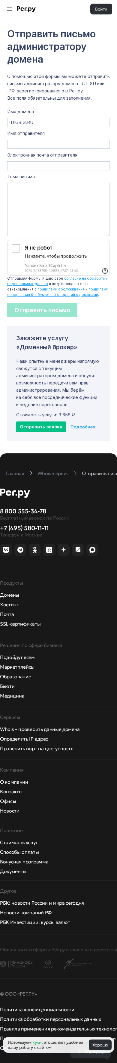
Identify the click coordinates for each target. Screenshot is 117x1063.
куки (37, 1042)
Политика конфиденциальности (37, 1009)
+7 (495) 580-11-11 (24, 528)
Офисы (8, 801)
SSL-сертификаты (20, 624)
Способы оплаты (19, 852)
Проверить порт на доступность (36, 748)
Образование (15, 676)
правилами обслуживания (61, 289)
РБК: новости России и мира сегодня (42, 903)
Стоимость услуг (19, 842)
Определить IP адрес (24, 739)
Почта (7, 614)
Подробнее (82, 427)
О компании (14, 782)
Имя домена (20, 111)
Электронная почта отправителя (42, 155)
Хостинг (9, 604)
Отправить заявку (41, 427)
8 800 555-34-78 (23, 511)
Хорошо (100, 1045)
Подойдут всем (17, 657)
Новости (10, 811)
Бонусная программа (24, 862)
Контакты (11, 791)
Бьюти (7, 686)
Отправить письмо (42, 310)
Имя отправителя (26, 133)
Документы (13, 871)
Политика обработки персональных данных (50, 1019)
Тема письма (21, 176)
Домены (9, 595)
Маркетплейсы (17, 667)
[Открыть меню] (9, 9)
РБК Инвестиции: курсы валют (35, 922)
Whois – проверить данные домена (40, 729)
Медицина (12, 696)
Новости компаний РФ (26, 912)
